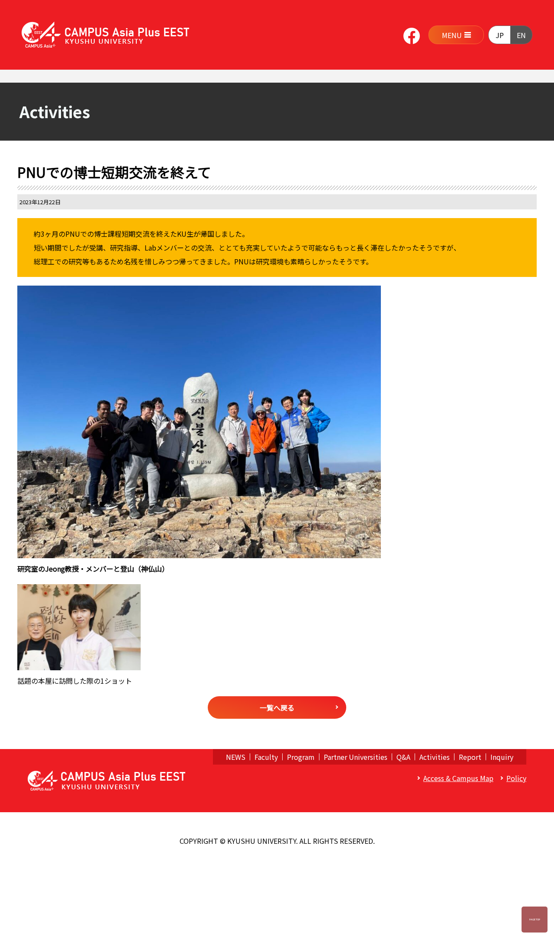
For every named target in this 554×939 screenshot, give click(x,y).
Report (470, 756)
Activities (434, 756)
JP (500, 35)
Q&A (403, 756)
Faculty (266, 756)
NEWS (235, 756)
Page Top (534, 919)
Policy (516, 778)
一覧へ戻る (277, 707)
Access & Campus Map (458, 778)
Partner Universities (355, 756)
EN (521, 35)
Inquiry (501, 756)
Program (301, 756)
